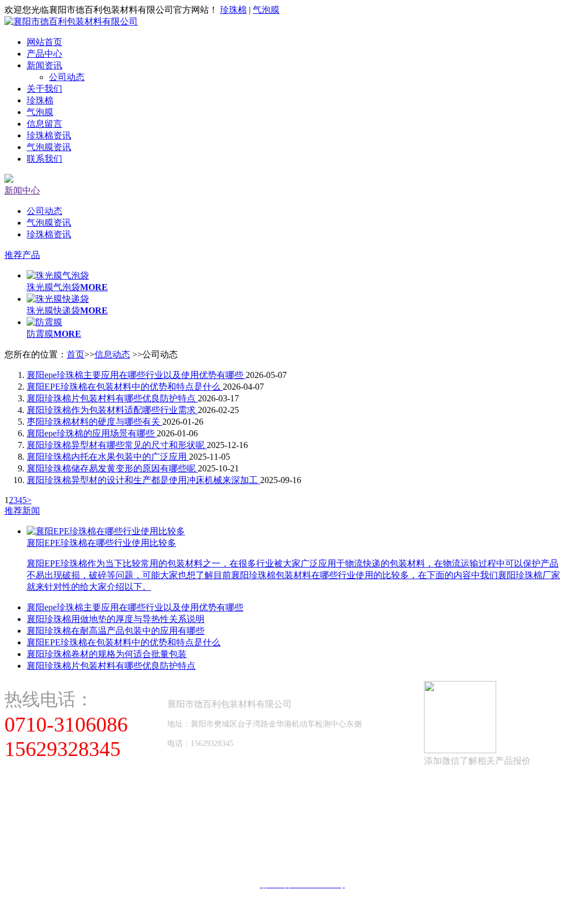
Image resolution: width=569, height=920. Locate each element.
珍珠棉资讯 (49, 135)
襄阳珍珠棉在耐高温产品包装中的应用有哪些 (115, 630)
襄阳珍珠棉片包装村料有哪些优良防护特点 (112, 398)
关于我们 (44, 88)
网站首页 (44, 42)
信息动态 (112, 354)
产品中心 (44, 53)
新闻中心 (22, 190)
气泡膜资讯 (49, 147)
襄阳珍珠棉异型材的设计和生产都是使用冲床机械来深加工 (143, 480)
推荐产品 (22, 255)
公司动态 (66, 77)
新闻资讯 (44, 65)
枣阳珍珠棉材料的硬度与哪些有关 (94, 421)
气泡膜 (266, 9)
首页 (75, 354)
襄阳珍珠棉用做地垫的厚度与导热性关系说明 (115, 619)
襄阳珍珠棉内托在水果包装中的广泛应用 (108, 456)
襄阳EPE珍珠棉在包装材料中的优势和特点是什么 (125, 386)
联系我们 (44, 158)
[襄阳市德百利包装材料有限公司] (71, 21)
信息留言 (44, 123)
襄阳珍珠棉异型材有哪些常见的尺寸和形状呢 (117, 445)
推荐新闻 (22, 510)
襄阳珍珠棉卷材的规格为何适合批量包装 (107, 654)
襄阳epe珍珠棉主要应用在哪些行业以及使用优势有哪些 (136, 375)
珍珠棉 (233, 9)
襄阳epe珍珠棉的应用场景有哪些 (92, 433)
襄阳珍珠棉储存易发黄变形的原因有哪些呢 (112, 468)
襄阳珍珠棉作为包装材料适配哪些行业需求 (112, 410)
